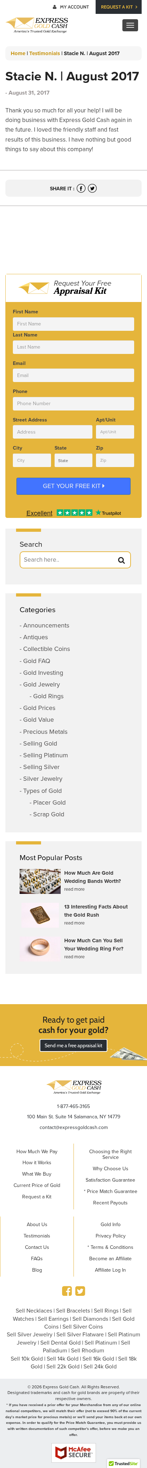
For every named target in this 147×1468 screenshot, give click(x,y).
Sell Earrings (53, 1319)
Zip (99, 448)
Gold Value (38, 720)
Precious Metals (45, 732)
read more (74, 889)
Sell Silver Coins (82, 1326)
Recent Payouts (110, 1203)
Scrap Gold (48, 814)
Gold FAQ (36, 661)
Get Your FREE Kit (72, 486)
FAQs (37, 1259)
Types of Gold (42, 791)
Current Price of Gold (37, 1185)
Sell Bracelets (73, 1310)
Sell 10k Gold (27, 1358)
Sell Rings (106, 1310)
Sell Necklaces (34, 1310)
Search (31, 544)
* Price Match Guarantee (110, 1191)
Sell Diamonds (90, 1319)
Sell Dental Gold (60, 1342)
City (17, 448)
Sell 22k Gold (63, 1366)
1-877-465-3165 (73, 1106)
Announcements (46, 625)
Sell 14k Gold (62, 1358)
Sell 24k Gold (100, 1366)
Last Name (25, 335)
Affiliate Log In (110, 1270)
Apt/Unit (106, 420)
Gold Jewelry (41, 684)
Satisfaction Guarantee (110, 1180)
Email (19, 363)
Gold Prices (39, 708)
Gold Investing (43, 673)
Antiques (35, 637)
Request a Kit (117, 7)
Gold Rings (48, 696)
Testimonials (44, 53)
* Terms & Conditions (110, 1247)
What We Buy (36, 1174)
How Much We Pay (36, 1152)
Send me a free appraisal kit (73, 1045)
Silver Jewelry (42, 779)
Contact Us (37, 1247)
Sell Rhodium (87, 1350)
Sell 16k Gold (98, 1358)
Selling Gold (40, 743)
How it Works (36, 1163)
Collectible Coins (46, 649)
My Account (74, 7)
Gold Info (111, 1224)
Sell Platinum (101, 1342)
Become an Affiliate (110, 1259)
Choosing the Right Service (110, 1155)
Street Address (30, 420)
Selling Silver (41, 767)
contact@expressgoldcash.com (74, 1127)
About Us (37, 1224)
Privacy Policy (111, 1236)
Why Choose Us (110, 1169)
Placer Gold (49, 802)
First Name (25, 312)
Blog (37, 1270)
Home (18, 53)
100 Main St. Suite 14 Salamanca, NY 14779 (73, 1117)
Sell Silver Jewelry (29, 1334)
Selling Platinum (45, 755)
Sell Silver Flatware (80, 1334)
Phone (20, 391)
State (61, 448)
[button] (121, 560)
